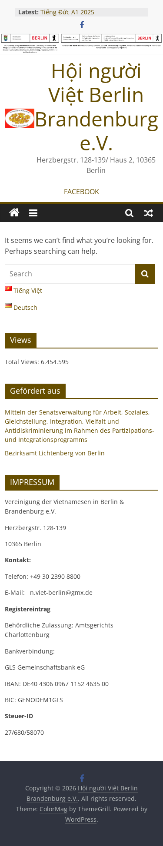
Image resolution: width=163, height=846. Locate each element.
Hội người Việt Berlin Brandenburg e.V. (96, 106)
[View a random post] (148, 213)
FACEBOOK (81, 191)
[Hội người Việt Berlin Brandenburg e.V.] (14, 213)
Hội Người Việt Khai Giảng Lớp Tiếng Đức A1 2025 (84, 8)
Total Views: (23, 362)
